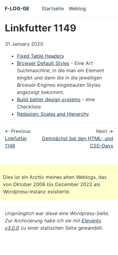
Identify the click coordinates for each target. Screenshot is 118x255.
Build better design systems (48, 99)
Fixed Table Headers (40, 56)
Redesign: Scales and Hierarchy (53, 114)
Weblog (77, 8)
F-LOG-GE (17, 8)
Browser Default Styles (43, 63)
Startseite (52, 8)
